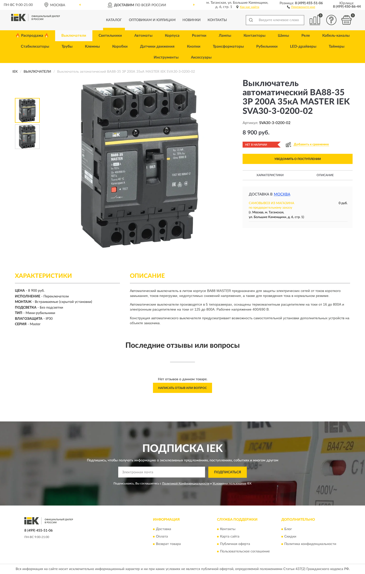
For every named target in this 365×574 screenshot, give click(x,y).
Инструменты (166, 57)
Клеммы (92, 46)
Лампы (225, 35)
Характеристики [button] (270, 175)
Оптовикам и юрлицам (152, 20)
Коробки (120, 46)
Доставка (163, 529)
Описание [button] (325, 175)
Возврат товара (168, 544)
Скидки (290, 537)
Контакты (217, 20)
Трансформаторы (228, 46)
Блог (288, 529)
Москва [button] (282, 194)
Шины (283, 35)
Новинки (191, 20)
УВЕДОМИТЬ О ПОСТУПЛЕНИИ (297, 159)
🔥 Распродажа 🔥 (32, 35)
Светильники (110, 35)
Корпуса (172, 35)
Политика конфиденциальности (310, 544)
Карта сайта (229, 537)
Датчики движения (157, 46)
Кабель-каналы (336, 35)
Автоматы (143, 35)
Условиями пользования (229, 483)
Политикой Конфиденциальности (185, 483)
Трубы (67, 46)
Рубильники (267, 46)
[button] (301, 6)
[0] (346, 20)
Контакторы (254, 35)
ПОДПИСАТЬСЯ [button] (227, 472)
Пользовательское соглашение (245, 551)
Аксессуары (201, 57)
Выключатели (73, 35)
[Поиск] (251, 20)
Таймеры (336, 46)
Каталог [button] (114, 20)
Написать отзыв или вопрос (182, 387)
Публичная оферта (235, 544)
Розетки (199, 35)
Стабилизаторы (35, 46)
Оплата (162, 537)
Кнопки (193, 46)
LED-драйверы (303, 46)
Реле (305, 35)
